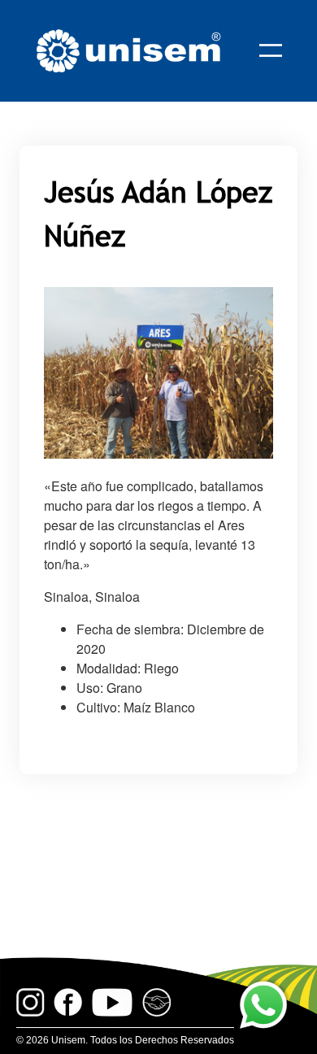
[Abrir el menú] (271, 50)
